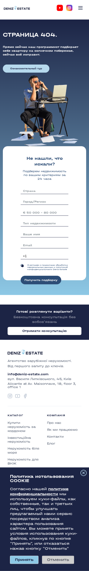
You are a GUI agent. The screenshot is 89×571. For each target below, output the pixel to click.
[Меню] (80, 8)
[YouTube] (60, 8)
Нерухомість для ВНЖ (23, 461)
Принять (24, 559)
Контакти (55, 436)
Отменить (58, 559)
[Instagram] (69, 8)
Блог (51, 443)
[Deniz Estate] (17, 8)
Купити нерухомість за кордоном (22, 427)
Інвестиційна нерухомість (19, 440)
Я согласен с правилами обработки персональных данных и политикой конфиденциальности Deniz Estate (47, 267)
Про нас (54, 423)
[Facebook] (25, 396)
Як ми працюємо (62, 429)
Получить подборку (40, 280)
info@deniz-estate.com (28, 374)
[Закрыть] (83, 473)
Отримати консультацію (44, 331)
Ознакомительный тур (26, 68)
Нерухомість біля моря (23, 450)
